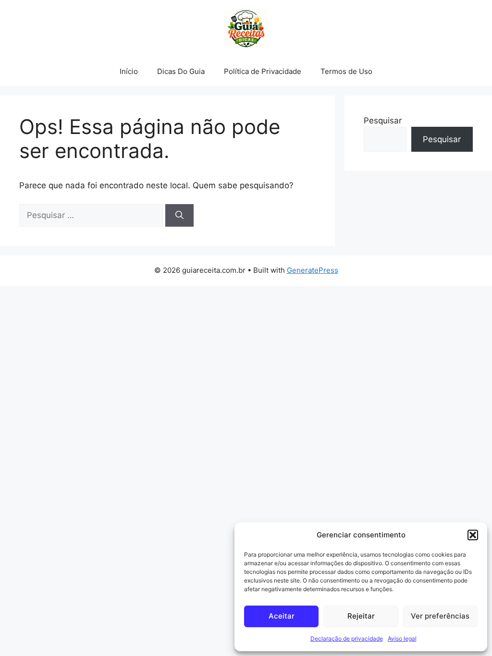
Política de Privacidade (262, 71)
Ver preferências (440, 615)
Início (129, 71)
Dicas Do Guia (181, 71)
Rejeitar (361, 615)
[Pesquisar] (179, 215)
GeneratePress (312, 270)
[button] (473, 535)
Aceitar (282, 615)
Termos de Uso (346, 71)
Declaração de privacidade (346, 638)
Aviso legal (402, 638)
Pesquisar (383, 120)
